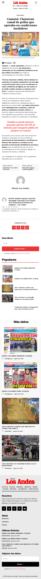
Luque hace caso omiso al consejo (10, 168)
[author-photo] (3, 359)
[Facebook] (14, 227)
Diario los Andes (22, 6)
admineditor (8, 431)
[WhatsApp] (27, 227)
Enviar (19, 564)
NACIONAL (4, 548)
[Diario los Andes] (20, 180)
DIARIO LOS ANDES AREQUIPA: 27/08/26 (25, 269)
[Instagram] (9, 508)
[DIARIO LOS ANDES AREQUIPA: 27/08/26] (7, 269)
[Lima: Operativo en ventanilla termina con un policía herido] (7, 298)
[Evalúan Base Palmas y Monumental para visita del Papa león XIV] (7, 308)
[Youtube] (25, 508)
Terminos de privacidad (18, 569)
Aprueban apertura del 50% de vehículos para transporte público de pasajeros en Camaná (20, 127)
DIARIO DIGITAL (6, 535)
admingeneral (8, 358)
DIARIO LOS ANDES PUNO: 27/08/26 (26, 279)
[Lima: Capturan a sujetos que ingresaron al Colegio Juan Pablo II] (7, 288)
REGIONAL (20, 15)
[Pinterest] (23, 227)
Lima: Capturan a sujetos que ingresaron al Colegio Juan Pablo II (26, 288)
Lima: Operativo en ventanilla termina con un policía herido (25, 298)
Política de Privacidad (23, 253)
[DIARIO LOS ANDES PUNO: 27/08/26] (7, 279)
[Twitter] (18, 227)
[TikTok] (14, 508)
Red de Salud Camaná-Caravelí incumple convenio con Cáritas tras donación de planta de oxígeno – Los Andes (22, 201)
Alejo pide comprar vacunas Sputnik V (28, 168)
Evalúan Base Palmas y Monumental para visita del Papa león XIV (26, 308)
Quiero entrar (19, 249)
